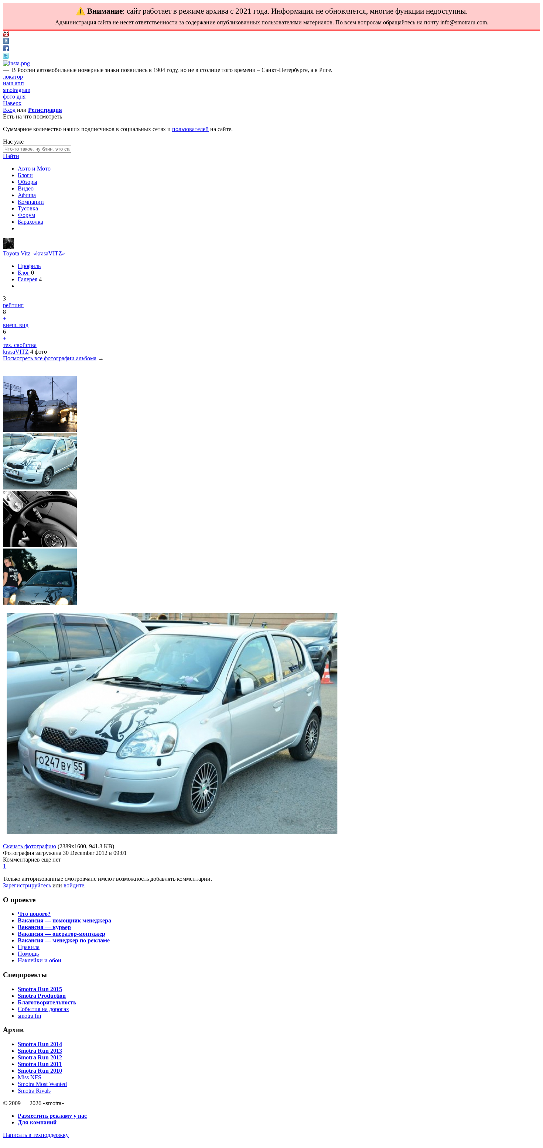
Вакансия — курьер (44, 927)
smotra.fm (29, 1016)
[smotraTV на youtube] (6, 34)
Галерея (27, 279)
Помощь (28, 954)
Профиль (29, 266)
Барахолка (30, 222)
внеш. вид (15, 325)
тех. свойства (20, 345)
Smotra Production (42, 996)
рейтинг (13, 305)
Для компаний (37, 1122)
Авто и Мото (34, 168)
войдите (74, 885)
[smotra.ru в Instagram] (16, 63)
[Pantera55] (8, 247)
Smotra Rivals (34, 1090)
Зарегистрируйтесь (27, 885)
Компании (31, 202)
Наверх (12, 103)
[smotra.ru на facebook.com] (6, 49)
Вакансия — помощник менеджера (64, 920)
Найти (11, 156)
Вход (9, 110)
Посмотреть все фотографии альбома (49, 358)
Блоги (25, 175)
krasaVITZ (16, 351)
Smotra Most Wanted (42, 1084)
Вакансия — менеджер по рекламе (64, 940)
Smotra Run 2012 (40, 1057)
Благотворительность (47, 1002)
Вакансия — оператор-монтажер (61, 934)
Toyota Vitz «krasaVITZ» (34, 253)
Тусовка (28, 208)
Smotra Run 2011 (40, 1064)
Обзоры (27, 182)
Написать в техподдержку (36, 1135)
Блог (24, 272)
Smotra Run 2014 (40, 1044)
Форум (26, 215)
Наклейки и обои (39, 960)
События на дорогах (43, 1009)
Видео (26, 188)
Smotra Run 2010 (40, 1071)
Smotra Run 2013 (40, 1051)
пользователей (190, 129)
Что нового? (34, 914)
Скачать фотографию (29, 846)
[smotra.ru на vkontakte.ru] (6, 42)
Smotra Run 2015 (40, 989)
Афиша (27, 195)
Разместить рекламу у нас (52, 1116)
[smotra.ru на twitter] (6, 57)
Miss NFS (29, 1077)
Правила (29, 947)
